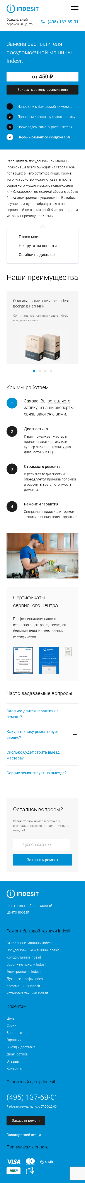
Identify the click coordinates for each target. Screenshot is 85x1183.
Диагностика (17, 1054)
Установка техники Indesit (27, 993)
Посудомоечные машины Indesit (33, 950)
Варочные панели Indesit (26, 964)
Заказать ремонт (42, 859)
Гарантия (14, 1040)
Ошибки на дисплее (37, 254)
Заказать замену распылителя (42, 90)
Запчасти (14, 1033)
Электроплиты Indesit (24, 972)
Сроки (11, 1025)
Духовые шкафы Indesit (26, 979)
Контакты (14, 1069)
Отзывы (13, 1061)
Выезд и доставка (21, 1047)
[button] (34, 371)
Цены (11, 1018)
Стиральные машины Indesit (30, 943)
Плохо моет (29, 236)
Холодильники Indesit (24, 957)
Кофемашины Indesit (23, 986)
